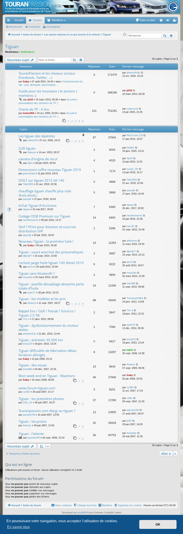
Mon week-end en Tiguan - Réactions (47, 376)
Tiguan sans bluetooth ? (37, 273)
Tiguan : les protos (33, 421)
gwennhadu (29, 173)
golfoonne (132, 240)
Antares (31, 303)
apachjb (27, 235)
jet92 (129, 420)
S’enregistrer (53, 26)
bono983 (27, 369)
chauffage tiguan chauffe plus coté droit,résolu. (45, 193)
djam (30, 163)
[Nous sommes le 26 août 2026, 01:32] (124, 34)
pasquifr (27, 199)
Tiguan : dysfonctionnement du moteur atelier (49, 327)
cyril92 (26, 391)
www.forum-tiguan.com (37, 388)
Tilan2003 (28, 184)
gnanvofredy (133, 72)
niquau (26, 209)
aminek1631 (29, 333)
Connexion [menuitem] (168, 21)
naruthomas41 (30, 220)
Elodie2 (130, 147)
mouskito (28, 277)
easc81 (131, 226)
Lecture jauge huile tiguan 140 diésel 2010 (51, 262)
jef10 (30, 99)
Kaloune (31, 152)
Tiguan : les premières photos (41, 398)
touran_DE (132, 169)
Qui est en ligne (18, 464)
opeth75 (131, 324)
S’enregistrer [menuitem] (175, 21)
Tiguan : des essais (33, 365)
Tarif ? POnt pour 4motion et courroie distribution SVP (47, 229)
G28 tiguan (27, 148)
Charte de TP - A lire (34, 109)
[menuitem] (145, 20)
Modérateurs (28, 52)
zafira (130, 398)
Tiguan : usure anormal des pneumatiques (51, 252)
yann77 (31, 292)
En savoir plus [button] (18, 527)
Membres (57, 20)
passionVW (29, 414)
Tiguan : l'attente (31, 433)
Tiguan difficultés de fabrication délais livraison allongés (48, 352)
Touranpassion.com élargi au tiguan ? (47, 410)
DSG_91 (27, 402)
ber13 (30, 266)
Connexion (34, 26)
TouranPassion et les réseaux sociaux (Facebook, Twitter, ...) (47, 75)
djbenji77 (27, 255)
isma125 (27, 343)
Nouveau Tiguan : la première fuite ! (46, 241)
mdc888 (131, 283)
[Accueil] (91, 7)
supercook (132, 108)
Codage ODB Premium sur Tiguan (44, 216)
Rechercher (15, 26)
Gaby (26, 81)
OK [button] (158, 524)
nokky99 (32, 140)
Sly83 (130, 158)
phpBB (81, 512)
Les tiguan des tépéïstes (37, 136)
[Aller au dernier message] (142, 72)
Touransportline (135, 298)
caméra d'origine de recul (38, 159)
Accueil (19, 20)
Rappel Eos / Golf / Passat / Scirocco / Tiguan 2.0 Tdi (47, 313)
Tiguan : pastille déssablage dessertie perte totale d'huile (51, 286)
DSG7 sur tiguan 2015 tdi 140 (41, 180)
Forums (37, 20)
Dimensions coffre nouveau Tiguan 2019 (50, 169)
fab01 (130, 350)
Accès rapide (9, 21)
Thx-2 (26, 319)
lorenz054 (28, 113)
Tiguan (12, 46)
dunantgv (132, 433)
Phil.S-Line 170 (135, 135)
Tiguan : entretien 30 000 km (41, 340)
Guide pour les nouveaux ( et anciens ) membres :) (48, 93)
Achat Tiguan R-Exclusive (37, 205)
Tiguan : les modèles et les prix (42, 298)
